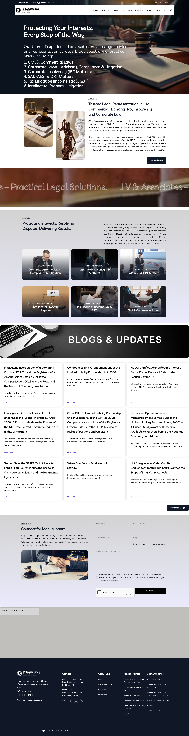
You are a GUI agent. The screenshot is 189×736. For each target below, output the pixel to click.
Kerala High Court (154, 679)
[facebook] (156, 2)
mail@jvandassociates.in (44, 3)
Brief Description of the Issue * (109, 551)
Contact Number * (104, 537)
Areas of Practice (105, 684)
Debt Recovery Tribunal (156, 711)
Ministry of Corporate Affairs (158, 700)
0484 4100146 (25, 694)
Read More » (9, 403)
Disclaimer (102, 694)
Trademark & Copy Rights (134, 700)
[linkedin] (161, 2)
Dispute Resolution (131, 714)
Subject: (136, 537)
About (100, 679)
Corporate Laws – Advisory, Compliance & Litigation (134, 680)
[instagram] (171, 2)
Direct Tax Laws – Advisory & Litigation (135, 707)
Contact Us (102, 689)
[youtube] (166, 2)
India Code (151, 706)
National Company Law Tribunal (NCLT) (156, 685)
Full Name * (101, 523)
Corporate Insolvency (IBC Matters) (134, 688)
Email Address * (140, 523)
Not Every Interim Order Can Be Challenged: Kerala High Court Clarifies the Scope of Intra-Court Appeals (158, 467)
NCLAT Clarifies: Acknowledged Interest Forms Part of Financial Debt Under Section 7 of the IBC (156, 372)
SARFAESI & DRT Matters (133, 695)
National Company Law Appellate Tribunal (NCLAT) (158, 694)
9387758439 (23, 3)
